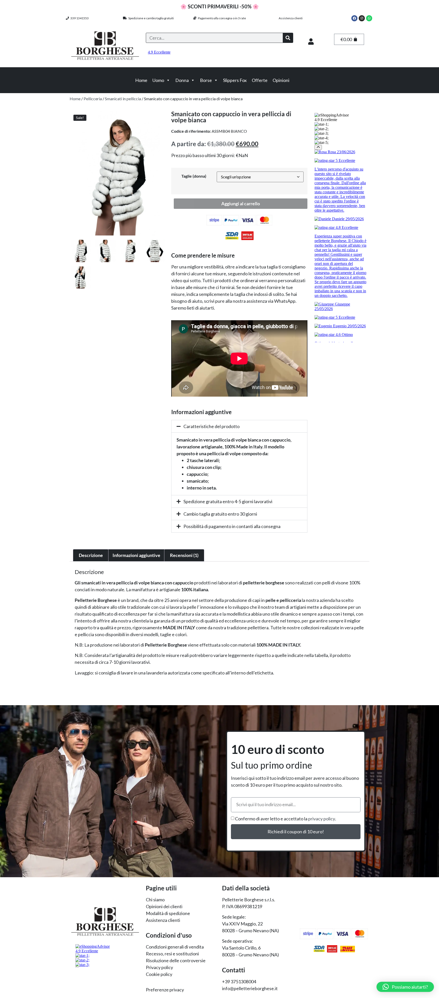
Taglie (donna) (193, 176)
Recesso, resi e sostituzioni (172, 953)
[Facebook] (354, 18)
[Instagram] (362, 18)
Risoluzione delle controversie (176, 960)
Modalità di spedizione (168, 913)
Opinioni (281, 80)
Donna (182, 80)
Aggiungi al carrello (240, 203)
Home (141, 80)
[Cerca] (288, 38)
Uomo (158, 80)
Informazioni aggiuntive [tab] (136, 555)
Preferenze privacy (165, 989)
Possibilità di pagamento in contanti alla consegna (231, 526)
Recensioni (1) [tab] (184, 555)
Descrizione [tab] (91, 555)
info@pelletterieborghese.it (250, 988)
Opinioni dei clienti (164, 906)
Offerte (260, 80)
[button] (239, 426)
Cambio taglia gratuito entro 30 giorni (220, 514)
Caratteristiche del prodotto (211, 426)
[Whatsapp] (369, 18)
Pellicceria (93, 98)
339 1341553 (79, 18)
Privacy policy (159, 967)
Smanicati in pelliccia (123, 98)
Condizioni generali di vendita (175, 947)
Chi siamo (155, 899)
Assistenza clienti (291, 18)
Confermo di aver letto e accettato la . (285, 818)
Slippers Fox (235, 80)
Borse (206, 80)
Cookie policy (159, 974)
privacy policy (321, 818)
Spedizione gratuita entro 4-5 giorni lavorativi (227, 501)
